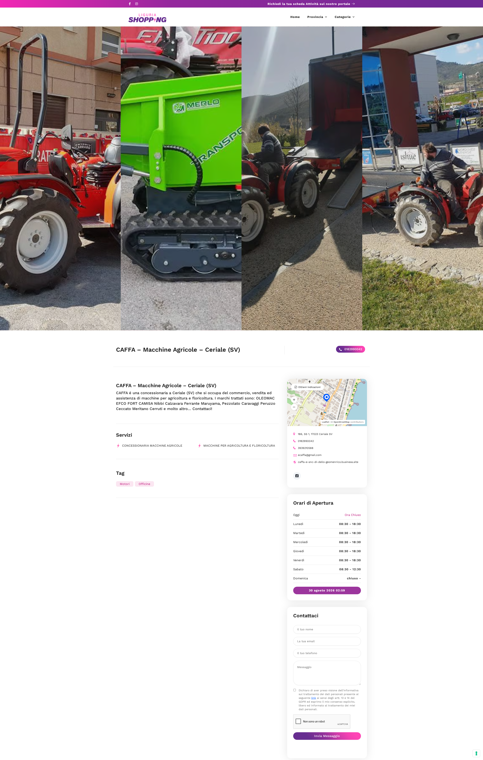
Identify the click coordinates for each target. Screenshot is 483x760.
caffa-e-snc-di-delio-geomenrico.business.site (328, 461)
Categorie (343, 17)
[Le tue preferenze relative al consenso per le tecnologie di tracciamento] (476, 753)
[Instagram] (136, 3)
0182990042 (352, 349)
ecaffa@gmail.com (309, 454)
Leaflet (325, 422)
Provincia (315, 17)
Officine (144, 484)
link (313, 697)
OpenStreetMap (342, 422)
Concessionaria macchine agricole (152, 445)
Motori (125, 484)
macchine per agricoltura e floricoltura (239, 445)
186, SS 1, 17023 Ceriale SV (315, 433)
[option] (60, 178)
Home (295, 17)
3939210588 (305, 447)
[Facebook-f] (129, 3)
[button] (294, 400)
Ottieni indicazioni (309, 387)
